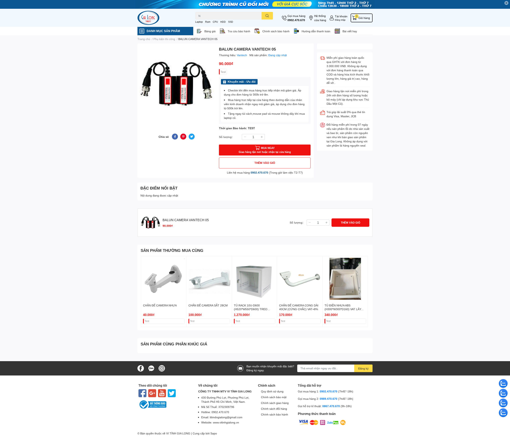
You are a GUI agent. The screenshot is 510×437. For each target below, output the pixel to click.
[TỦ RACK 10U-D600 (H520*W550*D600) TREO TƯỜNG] (254, 279)
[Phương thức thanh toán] (322, 422)
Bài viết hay (349, 31)
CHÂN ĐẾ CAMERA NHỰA (160, 305)
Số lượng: (226, 137)
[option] (176, 84)
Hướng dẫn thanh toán (316, 31)
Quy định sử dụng (272, 391)
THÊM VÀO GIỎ (264, 162)
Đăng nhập (340, 20)
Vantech (242, 55)
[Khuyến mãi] (255, 4)
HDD (223, 21)
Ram (207, 21)
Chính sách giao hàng (275, 403)
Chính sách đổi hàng (274, 408)
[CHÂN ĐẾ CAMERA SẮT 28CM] (209, 279)
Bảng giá (210, 31)
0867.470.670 (331, 406)
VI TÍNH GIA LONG (178, 433)
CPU (215, 21)
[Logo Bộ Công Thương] (165, 404)
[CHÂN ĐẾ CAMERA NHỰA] (164, 279)
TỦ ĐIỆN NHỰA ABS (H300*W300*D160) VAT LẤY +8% (343, 309)
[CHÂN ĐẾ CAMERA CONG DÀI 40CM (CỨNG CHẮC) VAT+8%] (300, 279)
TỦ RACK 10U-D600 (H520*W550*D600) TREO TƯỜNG (250, 309)
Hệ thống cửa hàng (320, 18)
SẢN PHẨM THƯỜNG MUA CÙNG (172, 250)
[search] (267, 16)
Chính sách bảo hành (275, 31)
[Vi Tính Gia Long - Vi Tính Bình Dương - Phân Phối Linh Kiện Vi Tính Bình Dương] (162, 18)
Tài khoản (341, 16)
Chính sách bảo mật (273, 397)
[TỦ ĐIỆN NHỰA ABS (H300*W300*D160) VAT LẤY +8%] (345, 279)
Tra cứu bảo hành (239, 31)
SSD (230, 21)
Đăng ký (363, 368)
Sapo (213, 433)
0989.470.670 (329, 398)
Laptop (199, 21)
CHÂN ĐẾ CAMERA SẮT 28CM (208, 305)
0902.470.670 (296, 20)
